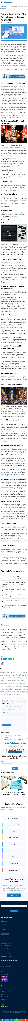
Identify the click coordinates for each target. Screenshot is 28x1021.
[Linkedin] (6, 934)
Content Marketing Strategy (7, 945)
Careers (2, 1004)
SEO (1, 11)
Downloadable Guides (5, 991)
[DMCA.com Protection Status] (4, 1007)
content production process (14, 184)
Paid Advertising (4, 948)
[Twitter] (2, 934)
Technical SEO (4, 921)
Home (1, 6)
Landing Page (4, 924)
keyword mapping (9, 493)
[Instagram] (8, 934)
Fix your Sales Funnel (5, 996)
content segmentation (20, 273)
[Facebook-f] (4, 934)
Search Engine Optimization (7, 943)
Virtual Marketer (4, 963)
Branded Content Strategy (6, 956)
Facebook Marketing (5, 951)
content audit (10, 432)
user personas (10, 513)
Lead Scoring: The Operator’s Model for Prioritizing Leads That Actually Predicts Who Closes (14, 794)
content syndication (21, 357)
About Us (3, 989)
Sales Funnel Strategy (5, 953)
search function (13, 214)
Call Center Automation (6, 974)
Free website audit (5, 999)
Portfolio (3, 1002)
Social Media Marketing (6, 969)
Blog (5, 6)
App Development (5, 932)
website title (22, 533)
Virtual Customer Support (6, 966)
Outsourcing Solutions (5, 971)
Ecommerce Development (6, 926)
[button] (2, 2)
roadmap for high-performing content (10, 648)
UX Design (3, 929)
